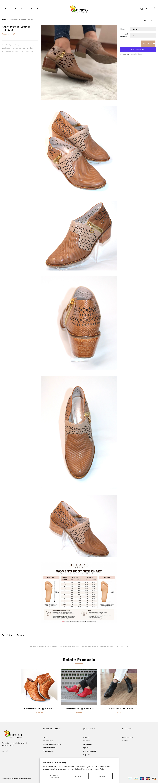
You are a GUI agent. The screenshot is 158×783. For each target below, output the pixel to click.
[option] (39, 693)
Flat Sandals (87, 744)
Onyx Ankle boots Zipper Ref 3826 (118, 709)
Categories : (125, 54)
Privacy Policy (99, 769)
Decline (102, 776)
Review (20, 635)
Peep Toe (86, 754)
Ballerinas (86, 741)
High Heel (86, 748)
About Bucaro (127, 737)
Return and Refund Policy (52, 744)
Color (122, 29)
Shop (7, 9)
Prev (145, 20)
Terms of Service (49, 748)
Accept (78, 776)
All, (132, 54)
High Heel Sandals (89, 751)
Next (152, 20)
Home (4, 19)
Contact (34, 9)
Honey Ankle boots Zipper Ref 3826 (39, 709)
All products (20, 9)
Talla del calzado (124, 35)
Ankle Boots (137, 54)
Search (45, 737)
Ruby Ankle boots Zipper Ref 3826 (79, 709)
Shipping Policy (48, 751)
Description (7, 635)
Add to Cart (148, 43)
